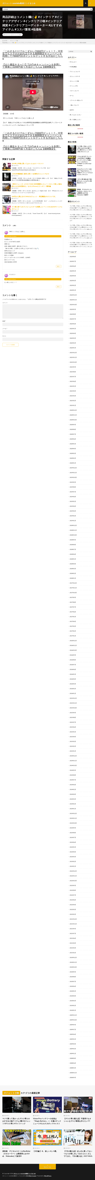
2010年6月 (73, 986)
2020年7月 (73, 434)
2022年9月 (73, 309)
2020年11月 (73, 415)
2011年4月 (73, 943)
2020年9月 (73, 424)
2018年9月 (73, 540)
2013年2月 (73, 861)
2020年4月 (73, 448)
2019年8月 (73, 487)
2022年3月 (73, 338)
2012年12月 (73, 871)
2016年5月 (73, 674)
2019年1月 (73, 520)
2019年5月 (73, 501)
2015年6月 (73, 727)
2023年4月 (73, 276)
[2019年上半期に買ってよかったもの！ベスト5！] (6, 166)
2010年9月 (73, 972)
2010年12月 (73, 957)
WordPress (47, 1176)
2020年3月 (73, 453)
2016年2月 (73, 688)
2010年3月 (73, 1000)
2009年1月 (73, 1053)
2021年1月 (73, 405)
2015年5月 (73, 732)
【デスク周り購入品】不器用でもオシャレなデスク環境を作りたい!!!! (84, 181)
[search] (91, 9)
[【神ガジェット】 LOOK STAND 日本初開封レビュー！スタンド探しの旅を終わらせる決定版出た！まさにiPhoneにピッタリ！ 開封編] (6, 187)
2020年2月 (73, 458)
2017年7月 (73, 607)
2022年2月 (73, 343)
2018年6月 (73, 554)
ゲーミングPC (74, 86)
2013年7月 (73, 837)
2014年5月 (73, 789)
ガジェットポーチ (75, 76)
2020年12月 (73, 410)
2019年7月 (73, 492)
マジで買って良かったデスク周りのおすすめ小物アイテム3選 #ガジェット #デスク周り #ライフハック (81, 208)
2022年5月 (73, 328)
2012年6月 (73, 900)
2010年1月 (73, 1010)
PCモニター (73, 62)
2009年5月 (73, 1039)
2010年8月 (73, 976)
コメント (5, 302)
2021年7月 (73, 376)
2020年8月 (73, 429)
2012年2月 (73, 914)
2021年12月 (73, 352)
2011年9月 (73, 928)
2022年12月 (73, 295)
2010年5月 (73, 991)
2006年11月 (73, 1072)
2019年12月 (73, 468)
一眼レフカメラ (74, 105)
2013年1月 (73, 866)
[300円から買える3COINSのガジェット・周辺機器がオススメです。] (6, 199)
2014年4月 (73, 794)
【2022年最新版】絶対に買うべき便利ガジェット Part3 (30, 174)
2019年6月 (73, 496)
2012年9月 (73, 885)
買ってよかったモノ (75, 114)
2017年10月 (73, 592)
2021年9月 (73, 367)
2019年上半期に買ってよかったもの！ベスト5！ (28, 163)
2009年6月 (73, 1034)
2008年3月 (73, 1068)
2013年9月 (73, 828)
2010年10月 (73, 967)
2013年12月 (73, 813)
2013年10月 (73, 823)
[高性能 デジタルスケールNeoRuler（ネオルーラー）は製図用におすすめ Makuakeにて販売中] (72, 193)
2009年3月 (73, 1048)
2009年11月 (73, 1015)
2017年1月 (73, 636)
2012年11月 (73, 876)
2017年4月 (73, 621)
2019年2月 (73, 516)
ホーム (72, 95)
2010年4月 (73, 996)
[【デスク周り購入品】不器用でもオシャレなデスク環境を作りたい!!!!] (72, 182)
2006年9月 (73, 1077)
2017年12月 (73, 583)
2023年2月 (73, 285)
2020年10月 (73, 420)
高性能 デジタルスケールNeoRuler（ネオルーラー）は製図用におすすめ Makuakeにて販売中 (16, 1153)
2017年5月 (73, 616)
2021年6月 (73, 381)
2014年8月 (73, 775)
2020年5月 (73, 444)
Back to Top (47, 1167)
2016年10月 (73, 650)
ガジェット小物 (17, 34)
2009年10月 (73, 1020)
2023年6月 (73, 266)
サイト (4, 336)
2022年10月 (73, 304)
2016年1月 (73, 693)
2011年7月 (73, 933)
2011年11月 (73, 924)
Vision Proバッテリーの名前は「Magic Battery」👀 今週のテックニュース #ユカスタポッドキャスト (47, 1121)
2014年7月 (73, 780)
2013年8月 (73, 832)
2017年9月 (73, 597)
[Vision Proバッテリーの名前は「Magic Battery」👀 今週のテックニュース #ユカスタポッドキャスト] (72, 172)
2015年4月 (73, 736)
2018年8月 (73, 544)
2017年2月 (73, 631)
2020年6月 (73, 439)
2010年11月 (73, 962)
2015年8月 (73, 717)
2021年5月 (73, 386)
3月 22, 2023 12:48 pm (10, 236)
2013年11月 (73, 818)
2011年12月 (73, 919)
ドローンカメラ (74, 90)
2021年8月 (73, 372)
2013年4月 (73, 852)
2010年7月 (73, 981)
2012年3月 (73, 909)
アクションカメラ (75, 71)
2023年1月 (73, 290)
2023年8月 (73, 256)
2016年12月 (73, 640)
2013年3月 (73, 856)
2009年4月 (73, 1044)
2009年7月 (73, 1029)
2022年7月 (73, 319)
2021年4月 (73, 391)
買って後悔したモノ (75, 119)
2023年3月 (73, 280)
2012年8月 (73, 890)
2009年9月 (73, 1024)
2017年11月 (73, 588)
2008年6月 (73, 1063)
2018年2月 (73, 573)
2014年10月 (73, 765)
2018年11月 (73, 530)
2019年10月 (73, 477)
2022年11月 (73, 300)
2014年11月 (73, 760)
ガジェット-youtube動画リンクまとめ (25, 1173)
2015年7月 (73, 722)
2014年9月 (73, 770)
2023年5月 (73, 271)
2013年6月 (73, 842)
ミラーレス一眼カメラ (76, 100)
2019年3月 (73, 511)
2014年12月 (73, 756)
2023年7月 (73, 261)
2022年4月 (73, 333)
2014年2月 (73, 804)
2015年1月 (73, 751)
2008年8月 (73, 1058)
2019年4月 (73, 506)
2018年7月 (73, 549)
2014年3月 (73, 799)
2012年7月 (73, 895)
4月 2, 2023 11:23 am (10, 279)
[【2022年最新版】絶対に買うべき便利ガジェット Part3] (6, 177)
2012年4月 (73, 904)
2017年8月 (73, 602)
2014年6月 (73, 784)
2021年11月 (73, 357)
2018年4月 (73, 564)
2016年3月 (73, 684)
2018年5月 (73, 559)
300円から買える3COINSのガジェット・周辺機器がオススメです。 (34, 196)
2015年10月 (73, 708)
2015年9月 (73, 712)
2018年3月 (73, 568)
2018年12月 (73, 525)
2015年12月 (73, 698)
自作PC (72, 110)
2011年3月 (73, 948)
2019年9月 (73, 482)
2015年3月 (73, 741)
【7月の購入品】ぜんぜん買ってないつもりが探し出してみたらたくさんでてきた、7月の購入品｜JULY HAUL (78, 1153)
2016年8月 (73, 660)
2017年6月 (73, 612)
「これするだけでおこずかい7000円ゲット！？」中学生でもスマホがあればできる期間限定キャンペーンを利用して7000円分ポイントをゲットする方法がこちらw (32, 55)
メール (4, 328)
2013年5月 (73, 847)
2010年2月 (73, 1005)
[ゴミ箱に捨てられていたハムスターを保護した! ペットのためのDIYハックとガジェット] (6, 210)
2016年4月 (73, 679)
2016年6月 (73, 669)
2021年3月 (73, 396)
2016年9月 (73, 655)
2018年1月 (73, 578)
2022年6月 (73, 324)
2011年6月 (73, 938)
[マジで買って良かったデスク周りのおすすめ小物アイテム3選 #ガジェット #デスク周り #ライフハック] (72, 149)
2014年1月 (73, 808)
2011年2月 (73, 952)
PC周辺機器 (73, 66)
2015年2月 (73, 746)
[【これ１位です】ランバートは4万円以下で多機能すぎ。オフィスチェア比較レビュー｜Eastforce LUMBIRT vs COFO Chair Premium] (72, 160)
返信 (58, 266)
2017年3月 (73, 626)
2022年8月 (73, 314)
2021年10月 (73, 362)
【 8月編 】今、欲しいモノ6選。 (45, 1151)
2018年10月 (73, 535)
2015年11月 (73, 703)
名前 (4, 321)
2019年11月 (73, 472)
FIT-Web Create (31, 1176)
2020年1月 (73, 463)
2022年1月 (73, 348)
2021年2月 (73, 400)
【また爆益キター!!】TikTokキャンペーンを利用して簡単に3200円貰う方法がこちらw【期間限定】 (31, 65)
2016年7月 (73, 664)
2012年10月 (73, 880)
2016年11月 (73, 645)
